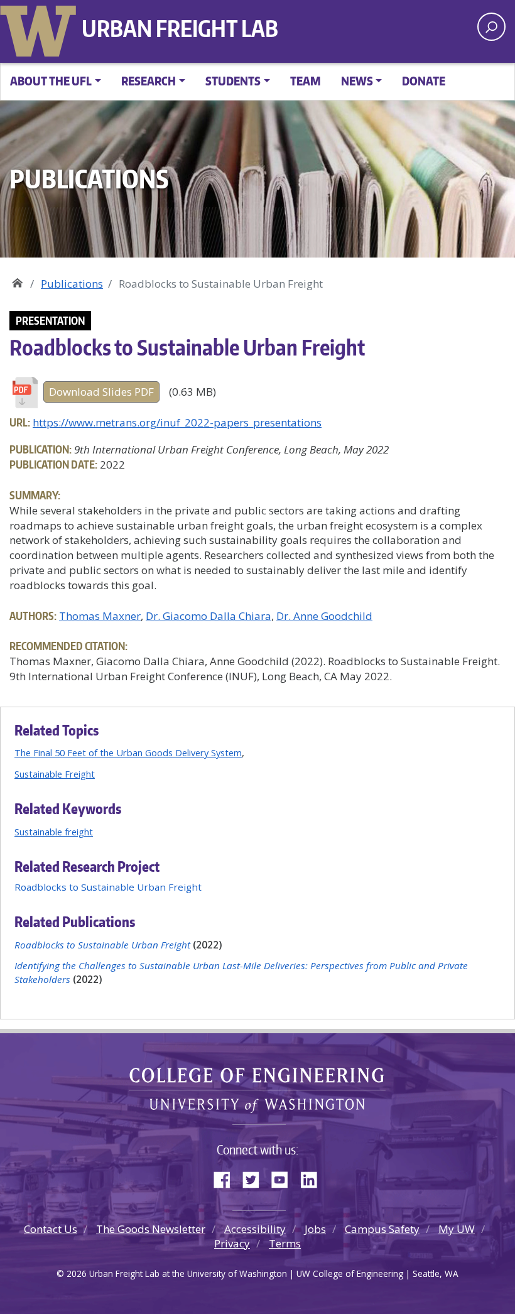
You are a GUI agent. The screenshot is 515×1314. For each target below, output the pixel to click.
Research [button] (148, 81)
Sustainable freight (53, 831)
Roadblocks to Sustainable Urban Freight (108, 887)
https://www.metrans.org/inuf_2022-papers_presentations (177, 422)
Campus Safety (382, 1229)
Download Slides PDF (101, 391)
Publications (72, 283)
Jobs (315, 1229)
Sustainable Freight (54, 774)
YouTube (284, 1177)
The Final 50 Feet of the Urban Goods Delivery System (128, 752)
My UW (456, 1229)
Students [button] (233, 81)
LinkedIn (313, 1177)
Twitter (255, 1177)
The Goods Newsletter (150, 1229)
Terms (285, 1243)
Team (305, 81)
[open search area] (491, 27)
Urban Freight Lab (180, 28)
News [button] (357, 81)
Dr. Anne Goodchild (324, 616)
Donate (423, 81)
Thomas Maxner (100, 616)
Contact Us (50, 1229)
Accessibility (255, 1229)
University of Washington (41, 28)
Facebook (227, 1177)
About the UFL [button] (51, 81)
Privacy (232, 1243)
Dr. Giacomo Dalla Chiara (208, 616)
